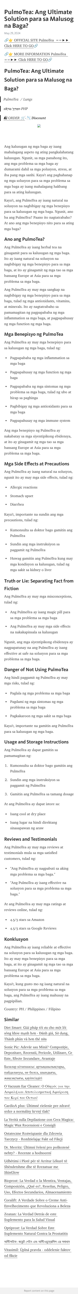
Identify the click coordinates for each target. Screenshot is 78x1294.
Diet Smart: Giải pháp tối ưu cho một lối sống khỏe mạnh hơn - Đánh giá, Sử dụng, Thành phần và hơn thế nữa (36, 1033)
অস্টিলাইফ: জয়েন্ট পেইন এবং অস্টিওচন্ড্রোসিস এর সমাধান (37, 1242)
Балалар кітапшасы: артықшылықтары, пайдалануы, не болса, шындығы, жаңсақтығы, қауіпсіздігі (35, 1072)
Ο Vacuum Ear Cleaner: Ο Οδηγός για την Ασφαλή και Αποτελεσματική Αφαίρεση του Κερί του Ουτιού (37, 1092)
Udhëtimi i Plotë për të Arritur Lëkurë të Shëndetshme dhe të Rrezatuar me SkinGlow (36, 1167)
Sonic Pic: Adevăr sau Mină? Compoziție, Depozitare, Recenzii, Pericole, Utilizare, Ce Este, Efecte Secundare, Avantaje (38, 1053)
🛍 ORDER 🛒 (14, 118)
